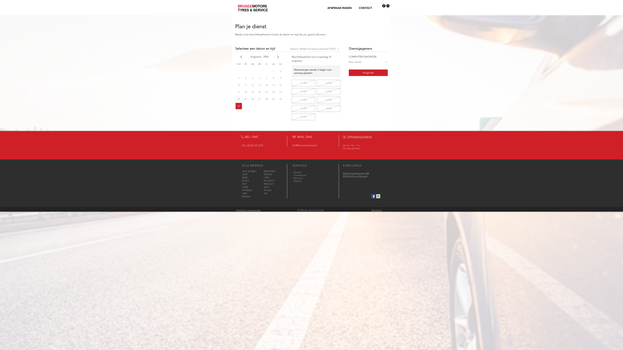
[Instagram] (388, 5)
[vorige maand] (241, 57)
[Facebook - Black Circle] (383, 5)
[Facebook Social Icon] (373, 196)
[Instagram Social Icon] (378, 196)
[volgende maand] (278, 57)
